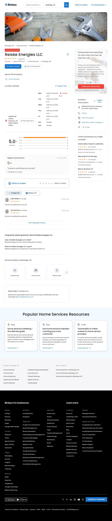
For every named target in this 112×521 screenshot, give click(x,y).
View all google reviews (37, 223)
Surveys (7, 459)
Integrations (9, 483)
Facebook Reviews (29, 454)
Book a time (70, 423)
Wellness (50, 446)
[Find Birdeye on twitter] (67, 499)
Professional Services (89, 417)
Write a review (81, 5)
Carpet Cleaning (34, 376)
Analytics (8, 480)
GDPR (38, 509)
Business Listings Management (33, 457)
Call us (84, 113)
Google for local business (31, 425)
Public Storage (52, 436)
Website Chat (27, 444)
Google (87, 127)
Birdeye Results (71, 449)
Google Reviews (28, 448)
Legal (49, 430)
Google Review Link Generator (92, 431)
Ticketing (8, 469)
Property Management (54, 433)
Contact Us (70, 456)
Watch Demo (70, 420)
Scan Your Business (88, 435)
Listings (7, 413)
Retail (49, 443)
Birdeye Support (87, 444)
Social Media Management (32, 464)
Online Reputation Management (34, 435)
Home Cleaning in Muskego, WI (67, 373)
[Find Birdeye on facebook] (63, 499)
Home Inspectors (10, 376)
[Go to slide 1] (90, 82)
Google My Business (29, 451)
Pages (7, 423)
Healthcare (50, 423)
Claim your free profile (91, 86)
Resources (69, 426)
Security (32, 509)
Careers (69, 440)
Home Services (22, 46)
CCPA (48, 509)
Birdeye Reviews (71, 446)
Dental (49, 417)
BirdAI (7, 477)
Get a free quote (33, 66)
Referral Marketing (29, 441)
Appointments (10, 441)
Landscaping (32, 383)
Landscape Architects (11, 380)
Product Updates (72, 436)
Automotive (51, 413)
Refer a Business (87, 448)
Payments (8, 448)
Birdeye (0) (32, 193)
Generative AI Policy (58, 509)
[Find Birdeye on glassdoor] (82, 499)
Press (68, 433)
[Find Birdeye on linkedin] (71, 499)
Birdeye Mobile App (11, 490)
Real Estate (51, 440)
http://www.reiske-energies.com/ (93, 122)
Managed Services (88, 413)
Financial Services (53, 420)
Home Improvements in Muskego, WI (69, 376)
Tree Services (8, 373)
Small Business (28, 413)
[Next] (66, 272)
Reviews (7, 417)
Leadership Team (72, 417)
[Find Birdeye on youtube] (79, 499)
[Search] (66, 5)
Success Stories (71, 443)
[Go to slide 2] (91, 82)
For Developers (87, 441)
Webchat (8, 435)
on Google (23, 199)
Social (7, 438)
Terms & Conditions (11, 509)
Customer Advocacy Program (92, 451)
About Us (69, 413)
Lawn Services (33, 373)
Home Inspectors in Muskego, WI (67, 370)
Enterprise (26, 417)
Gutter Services (33, 380)
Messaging (8, 456)
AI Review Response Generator (92, 428)
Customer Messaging (30, 438)
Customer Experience (30, 461)
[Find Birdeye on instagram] (75, 499)
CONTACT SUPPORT (96, 499)
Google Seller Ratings (12, 426)
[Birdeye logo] (11, 4)
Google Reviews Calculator (91, 425)
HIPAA (43, 509)
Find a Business (87, 438)
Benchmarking (10, 466)
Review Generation (29, 431)
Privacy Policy (24, 509)
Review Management (30, 428)
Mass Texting (9, 444)
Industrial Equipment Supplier (38, 370)
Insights (7, 462)
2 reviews (21, 58)
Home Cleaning (9, 383)
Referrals (8, 420)
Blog (67, 430)
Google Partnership (11, 487)
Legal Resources (71, 453)
